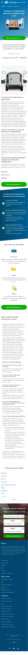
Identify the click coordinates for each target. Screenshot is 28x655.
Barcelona (4, 473)
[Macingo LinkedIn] (18, 648)
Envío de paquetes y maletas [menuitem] (8, 626)
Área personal (21, 2)
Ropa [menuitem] (2, 603)
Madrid (3, 488)
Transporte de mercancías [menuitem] (7, 616)
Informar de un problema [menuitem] (7, 579)
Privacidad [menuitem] (3, 587)
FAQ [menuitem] (2, 582)
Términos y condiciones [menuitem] (6, 584)
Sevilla (3, 493)
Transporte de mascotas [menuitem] (7, 624)
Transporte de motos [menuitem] (6, 601)
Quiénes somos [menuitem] (4, 563)
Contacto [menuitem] (3, 570)
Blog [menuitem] (2, 568)
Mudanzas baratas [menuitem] (5, 619)
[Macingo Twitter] (14, 648)
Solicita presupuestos (13, 38)
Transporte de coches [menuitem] (6, 598)
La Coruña (4, 482)
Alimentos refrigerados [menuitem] (6, 609)
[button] (2, 2)
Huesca (3, 479)
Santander (4, 490)
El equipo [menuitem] (3, 565)
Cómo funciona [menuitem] (4, 560)
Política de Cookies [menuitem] (5, 589)
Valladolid (4, 496)
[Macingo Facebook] (9, 648)
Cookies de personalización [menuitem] (7, 592)
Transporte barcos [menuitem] (5, 611)
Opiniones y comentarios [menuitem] (7, 573)
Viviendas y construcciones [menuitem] (7, 614)
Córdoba (3, 476)
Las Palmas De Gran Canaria (8, 485)
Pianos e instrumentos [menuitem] (6, 621)
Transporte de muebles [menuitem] (6, 606)
